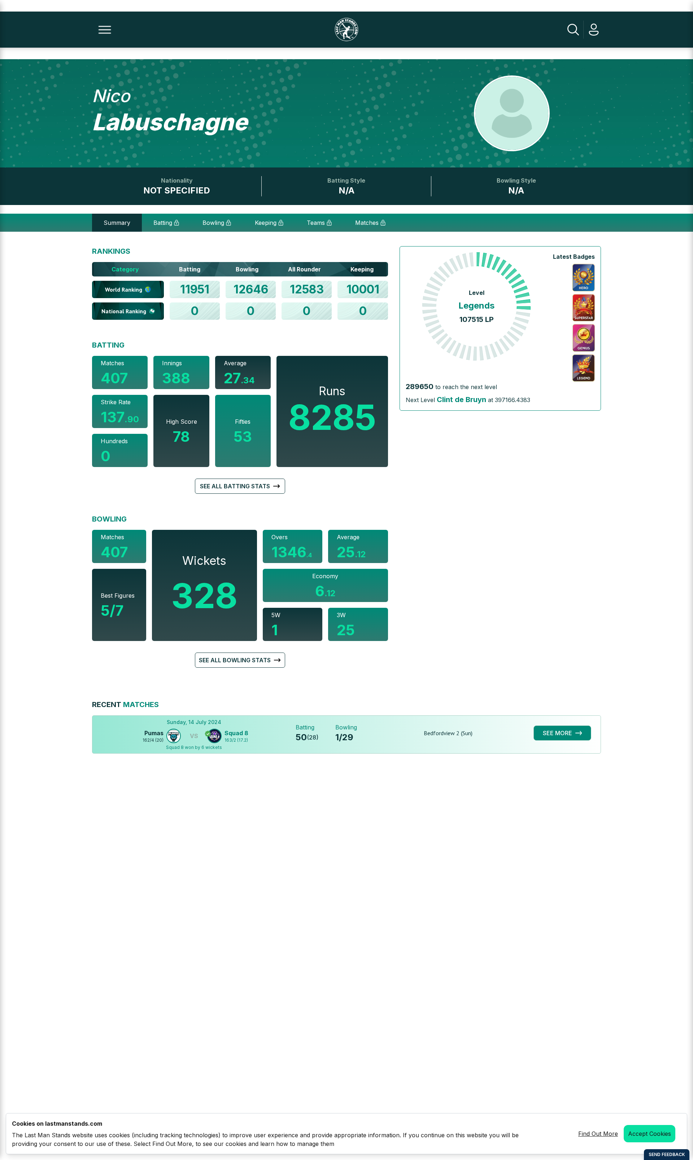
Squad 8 (236, 733)
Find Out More (598, 1133)
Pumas (154, 733)
